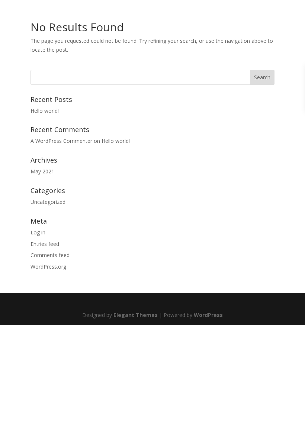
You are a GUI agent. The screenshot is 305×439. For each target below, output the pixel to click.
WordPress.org (48, 266)
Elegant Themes (135, 314)
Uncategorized (47, 201)
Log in (37, 232)
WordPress (208, 314)
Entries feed (44, 243)
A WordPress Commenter (61, 140)
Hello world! (44, 110)
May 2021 (42, 171)
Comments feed (50, 255)
